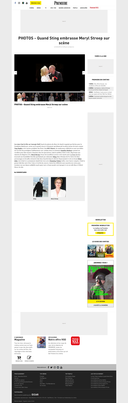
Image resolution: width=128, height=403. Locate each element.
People (75, 8)
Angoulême (83, 8)
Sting (54, 157)
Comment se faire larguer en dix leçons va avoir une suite (100, 97)
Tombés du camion (19, 380)
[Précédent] (15, 72)
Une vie (16, 378)
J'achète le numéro (100, 305)
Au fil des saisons (19, 383)
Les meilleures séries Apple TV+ (99, 383)
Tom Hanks (18, 148)
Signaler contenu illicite (28, 401)
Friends (42, 376)
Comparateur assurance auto (21, 397)
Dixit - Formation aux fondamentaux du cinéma (65, 397)
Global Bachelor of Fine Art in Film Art (37, 397)
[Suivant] (83, 72)
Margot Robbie (69, 383)
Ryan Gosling (68, 378)
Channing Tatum (55, 161)
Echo (41, 382)
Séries (39, 8)
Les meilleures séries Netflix (98, 380)
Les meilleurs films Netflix (98, 385)
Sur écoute (43, 385)
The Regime (43, 378)
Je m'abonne (100, 301)
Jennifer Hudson (66, 150)
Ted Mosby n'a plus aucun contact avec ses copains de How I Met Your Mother (100, 93)
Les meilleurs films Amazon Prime (100, 387)
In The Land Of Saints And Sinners (23, 382)
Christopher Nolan (70, 376)
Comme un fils (18, 385)
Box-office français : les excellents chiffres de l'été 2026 (98, 84)
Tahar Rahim (68, 385)
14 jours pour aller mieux (21, 387)
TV (45, 8)
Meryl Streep (35, 155)
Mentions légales (18, 401)
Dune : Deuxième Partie (20, 376)
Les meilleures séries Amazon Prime (100, 382)
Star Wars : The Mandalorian (47, 383)
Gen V (41, 380)
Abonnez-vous (35, 3)
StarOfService (50, 397)
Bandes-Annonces (64, 8)
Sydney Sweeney (69, 382)
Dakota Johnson (69, 380)
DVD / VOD (53, 8)
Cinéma (31, 8)
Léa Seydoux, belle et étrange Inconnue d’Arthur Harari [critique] (99, 89)
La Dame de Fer (75, 155)
